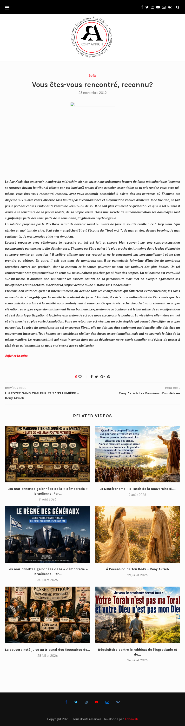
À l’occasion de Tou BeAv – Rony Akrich (137, 569)
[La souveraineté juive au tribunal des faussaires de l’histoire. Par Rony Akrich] (47, 615)
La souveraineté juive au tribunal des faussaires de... (47, 650)
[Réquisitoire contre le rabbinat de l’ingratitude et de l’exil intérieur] (137, 615)
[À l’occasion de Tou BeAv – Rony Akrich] (137, 534)
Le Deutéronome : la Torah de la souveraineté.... (137, 489)
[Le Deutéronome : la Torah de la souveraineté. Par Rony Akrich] (137, 454)
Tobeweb (131, 719)
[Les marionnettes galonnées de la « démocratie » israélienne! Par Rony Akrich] (47, 454)
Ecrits (92, 75)
